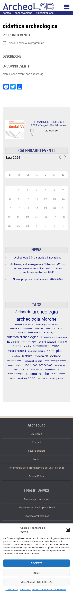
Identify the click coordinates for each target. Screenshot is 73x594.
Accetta (36, 563)
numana (50, 351)
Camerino (22, 332)
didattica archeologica (22, 337)
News (36, 459)
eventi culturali (47, 341)
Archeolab (22, 312)
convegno (51, 332)
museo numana (17, 350)
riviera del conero (47, 356)
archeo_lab (50, 328)
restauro (27, 356)
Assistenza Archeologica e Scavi (37, 507)
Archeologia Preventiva (36, 499)
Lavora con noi (36, 451)
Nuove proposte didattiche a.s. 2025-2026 (38, 279)
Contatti (36, 442)
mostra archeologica (41, 346)
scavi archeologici (33, 361)
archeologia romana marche (21, 328)
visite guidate (56, 378)
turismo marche (37, 374)
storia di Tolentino (21, 369)
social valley (60, 365)
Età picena (12, 341)
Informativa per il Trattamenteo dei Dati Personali (43, 589)
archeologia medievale (24, 324)
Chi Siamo (36, 434)
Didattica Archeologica (36, 516)
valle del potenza (58, 374)
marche (62, 341)
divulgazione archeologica (54, 337)
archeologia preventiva (46, 324)
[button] (68, 530)
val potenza (42, 378)
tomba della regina (15, 374)
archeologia (45, 312)
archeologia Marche (37, 319)
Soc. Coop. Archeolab (38, 365)
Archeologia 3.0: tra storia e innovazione (37, 257)
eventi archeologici (28, 342)
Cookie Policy (12, 589)
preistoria (16, 356)
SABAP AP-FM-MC (14, 361)
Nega (36, 572)
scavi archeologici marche (55, 361)
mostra (27, 346)
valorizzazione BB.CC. (23, 378)
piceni (60, 351)
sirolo (18, 365)
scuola (10, 365)
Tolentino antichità (51, 369)
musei (56, 346)
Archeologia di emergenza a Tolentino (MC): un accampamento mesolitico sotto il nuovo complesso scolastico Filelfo (37, 268)
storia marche (36, 369)
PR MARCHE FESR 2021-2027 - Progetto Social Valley (48, 123)
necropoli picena (36, 351)
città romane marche (36, 332)
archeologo (39, 328)
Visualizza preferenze (37, 581)
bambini (60, 328)
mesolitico (17, 346)
